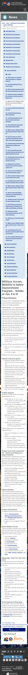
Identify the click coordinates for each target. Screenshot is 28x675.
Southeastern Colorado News (12, 44)
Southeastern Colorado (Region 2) (8, 626)
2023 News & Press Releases (17, 23)
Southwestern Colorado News (12, 53)
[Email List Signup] (22, 660)
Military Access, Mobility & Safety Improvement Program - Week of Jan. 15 (15, 131)
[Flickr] (25, 660)
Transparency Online (7, 670)
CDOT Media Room (10, 31)
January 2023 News (8, 24)
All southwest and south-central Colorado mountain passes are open (15, 181)
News (7, 23)
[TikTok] (13, 660)
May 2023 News (10, 253)
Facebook (14, 552)
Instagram (19, 552)
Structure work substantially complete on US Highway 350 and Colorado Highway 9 (14, 194)
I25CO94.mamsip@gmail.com (15, 517)
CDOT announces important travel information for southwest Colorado (13, 79)
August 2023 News (11, 263)
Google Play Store (8, 614)
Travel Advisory (8, 622)
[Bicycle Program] (8, 651)
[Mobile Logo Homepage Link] (14, 3)
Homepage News (19, 626)
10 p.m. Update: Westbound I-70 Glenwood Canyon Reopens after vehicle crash (14, 238)
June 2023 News (10, 257)
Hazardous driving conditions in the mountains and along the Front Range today (14, 96)
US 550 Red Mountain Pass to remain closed (14, 85)
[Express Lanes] (4, 651)
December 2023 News (11, 276)
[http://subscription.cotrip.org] (14, 638)
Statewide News (9, 60)
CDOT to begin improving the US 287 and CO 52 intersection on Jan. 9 (15, 90)
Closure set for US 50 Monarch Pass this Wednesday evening (14, 171)
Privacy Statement (6, 668)
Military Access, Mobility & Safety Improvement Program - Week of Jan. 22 (15, 187)
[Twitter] (7, 660)
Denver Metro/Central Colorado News (14, 41)
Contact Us (7, 656)
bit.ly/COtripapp (11, 541)
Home (3, 23)
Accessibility (19, 666)
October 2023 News (11, 269)
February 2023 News (11, 244)
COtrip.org (12, 538)
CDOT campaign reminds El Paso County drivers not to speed (15, 176)
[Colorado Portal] (12, 673)
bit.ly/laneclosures (13, 549)
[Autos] (21, 651)
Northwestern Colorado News (12, 47)
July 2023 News (10, 260)
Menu (25, 10)
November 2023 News (11, 273)
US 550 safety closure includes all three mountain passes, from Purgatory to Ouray (15, 159)
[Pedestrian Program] (24, 651)
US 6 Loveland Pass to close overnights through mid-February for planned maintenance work (15, 152)
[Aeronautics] (14, 651)
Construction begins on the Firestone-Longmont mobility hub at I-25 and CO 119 (15, 231)
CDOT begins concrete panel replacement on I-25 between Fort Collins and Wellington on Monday (14, 206)
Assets (9, 74)
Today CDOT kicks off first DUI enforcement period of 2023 (14, 125)
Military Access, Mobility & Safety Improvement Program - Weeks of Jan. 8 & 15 (15, 103)
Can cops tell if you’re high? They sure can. (15, 108)
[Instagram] (10, 660)
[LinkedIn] (19, 660)
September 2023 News (12, 266)
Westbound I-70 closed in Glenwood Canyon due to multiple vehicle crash (14, 165)
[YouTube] (16, 660)
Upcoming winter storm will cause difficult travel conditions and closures (15, 145)
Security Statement (17, 668)
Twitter (9, 552)
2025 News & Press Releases (12, 37)
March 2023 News (10, 247)
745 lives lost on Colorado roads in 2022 (15, 219)
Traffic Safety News (10, 57)
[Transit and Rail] (11, 651)
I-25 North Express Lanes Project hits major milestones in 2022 (15, 200)
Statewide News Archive (11, 63)
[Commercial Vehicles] (2, 654)
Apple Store (7, 616)
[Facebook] (4, 660)
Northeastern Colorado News (12, 50)
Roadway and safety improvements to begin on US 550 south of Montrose (14, 213)
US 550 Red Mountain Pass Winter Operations (13, 114)
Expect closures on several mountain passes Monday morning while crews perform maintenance (14, 138)
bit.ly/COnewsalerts (12, 545)
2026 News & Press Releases (12, 34)
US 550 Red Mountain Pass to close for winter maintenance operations (14, 119)
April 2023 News (10, 250)
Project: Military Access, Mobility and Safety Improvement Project (14, 624)
